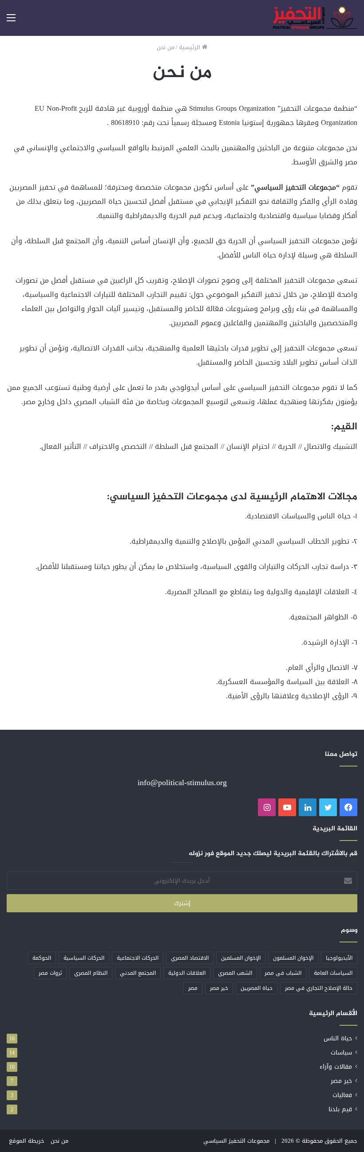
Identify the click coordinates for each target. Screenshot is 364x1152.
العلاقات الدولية (187, 973)
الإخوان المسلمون (293, 958)
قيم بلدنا (340, 1109)
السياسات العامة (333, 973)
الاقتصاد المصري (190, 958)
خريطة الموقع (26, 1140)
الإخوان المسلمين (241, 958)
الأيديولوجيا (339, 958)
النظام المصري (90, 973)
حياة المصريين (257, 988)
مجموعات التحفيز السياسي (236, 1140)
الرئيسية (190, 47)
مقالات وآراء (336, 1066)
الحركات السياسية (83, 958)
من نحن (59, 1140)
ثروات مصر (50, 973)
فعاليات (342, 1095)
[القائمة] (11, 21)
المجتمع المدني (138, 973)
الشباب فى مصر (283, 973)
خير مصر (219, 988)
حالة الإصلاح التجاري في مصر (318, 988)
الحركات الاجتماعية (137, 958)
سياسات (341, 1052)
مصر (193, 988)
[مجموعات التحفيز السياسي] (315, 18)
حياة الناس (338, 1038)
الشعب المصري (235, 973)
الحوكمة (41, 958)
